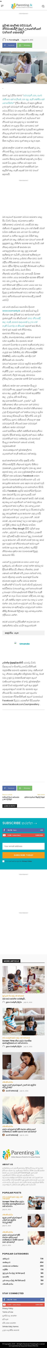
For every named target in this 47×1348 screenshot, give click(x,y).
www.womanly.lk (11, 310)
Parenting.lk (14, 40)
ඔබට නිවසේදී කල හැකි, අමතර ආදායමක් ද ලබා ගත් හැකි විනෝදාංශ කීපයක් (21, 322)
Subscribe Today (23, 855)
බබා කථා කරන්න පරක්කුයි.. (14, 998)
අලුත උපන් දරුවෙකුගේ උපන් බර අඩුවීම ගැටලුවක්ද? (19, 1086)
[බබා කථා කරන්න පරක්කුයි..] (23, 980)
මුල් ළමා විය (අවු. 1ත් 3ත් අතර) (13, 996)
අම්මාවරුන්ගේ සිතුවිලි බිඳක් (34, 797)
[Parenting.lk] (4, 40)
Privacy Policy (27, 861)
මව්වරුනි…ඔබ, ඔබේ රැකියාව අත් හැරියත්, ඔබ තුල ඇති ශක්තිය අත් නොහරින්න (23, 99)
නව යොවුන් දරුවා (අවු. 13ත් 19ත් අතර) (16, 1038)
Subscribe (39, 835)
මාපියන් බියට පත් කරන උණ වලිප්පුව (10, 798)
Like (41, 830)
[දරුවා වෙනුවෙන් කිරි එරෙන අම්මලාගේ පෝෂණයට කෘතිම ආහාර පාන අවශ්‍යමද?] (23, 1110)
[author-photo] (4, 1002)
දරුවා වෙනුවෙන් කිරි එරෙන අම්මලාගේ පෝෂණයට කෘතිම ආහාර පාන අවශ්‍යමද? (19, 1130)
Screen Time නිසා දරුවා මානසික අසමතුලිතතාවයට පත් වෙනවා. (16, 1041)
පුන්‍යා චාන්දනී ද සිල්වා (14, 1002)
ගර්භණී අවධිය (7, 1082)
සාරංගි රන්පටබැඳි (12, 1091)
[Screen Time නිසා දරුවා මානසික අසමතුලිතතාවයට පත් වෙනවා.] (23, 1021)
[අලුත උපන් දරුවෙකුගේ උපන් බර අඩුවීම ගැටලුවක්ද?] (23, 1066)
